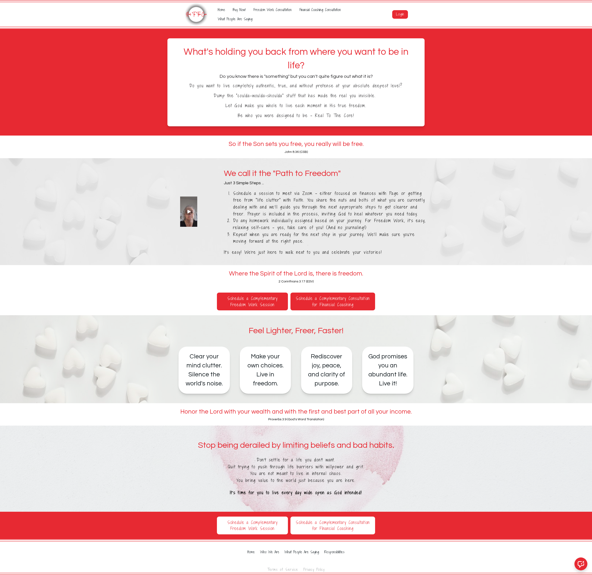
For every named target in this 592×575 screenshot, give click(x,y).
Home (221, 9)
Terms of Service (282, 569)
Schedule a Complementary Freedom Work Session (252, 301)
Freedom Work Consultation (272, 9)
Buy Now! (239, 9)
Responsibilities (334, 552)
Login (400, 14)
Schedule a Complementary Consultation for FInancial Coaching (333, 301)
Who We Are (269, 552)
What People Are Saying (235, 19)
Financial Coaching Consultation (320, 9)
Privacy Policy (314, 569)
